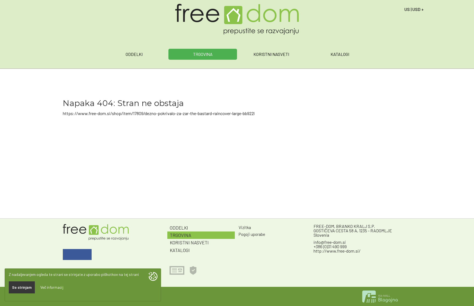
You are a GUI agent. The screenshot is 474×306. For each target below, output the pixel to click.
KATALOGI (340, 54)
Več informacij (51, 287)
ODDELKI (134, 54)
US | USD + (414, 9)
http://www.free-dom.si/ (337, 250)
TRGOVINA (203, 54)
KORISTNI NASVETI (271, 54)
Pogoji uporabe (252, 234)
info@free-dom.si (330, 242)
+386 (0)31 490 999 (330, 246)
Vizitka (245, 227)
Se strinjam (22, 287)
